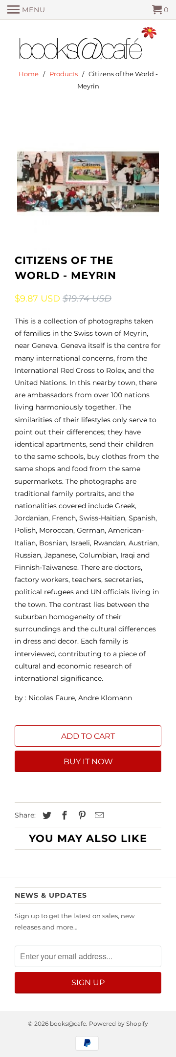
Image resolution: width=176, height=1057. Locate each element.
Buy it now (88, 761)
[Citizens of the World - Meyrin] (88, 182)
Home (29, 74)
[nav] (26, 10)
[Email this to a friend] (98, 815)
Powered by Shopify (118, 1023)
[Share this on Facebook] (63, 815)
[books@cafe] (88, 45)
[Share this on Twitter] (45, 815)
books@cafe (68, 1023)
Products (63, 74)
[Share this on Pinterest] (80, 815)
